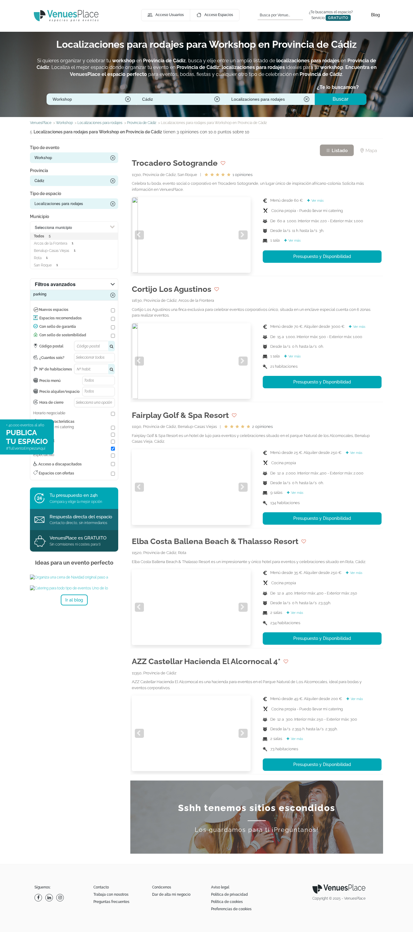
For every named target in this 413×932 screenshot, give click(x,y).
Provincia (39, 170)
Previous (139, 235)
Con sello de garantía (57, 326)
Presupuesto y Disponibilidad (322, 256)
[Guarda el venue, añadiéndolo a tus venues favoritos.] (223, 163)
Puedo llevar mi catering (53, 427)
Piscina (39, 434)
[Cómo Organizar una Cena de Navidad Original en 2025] (74, 577)
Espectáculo (43, 455)
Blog (375, 14)
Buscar (341, 99)
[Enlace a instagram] (60, 897)
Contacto (101, 887)
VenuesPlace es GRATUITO (78, 538)
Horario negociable (49, 413)
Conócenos (161, 887)
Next (243, 235)
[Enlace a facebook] (39, 897)
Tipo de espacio (45, 193)
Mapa (370, 150)
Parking (39, 448)
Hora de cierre (51, 402)
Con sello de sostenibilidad (62, 335)
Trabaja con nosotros (110, 894)
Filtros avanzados (55, 284)
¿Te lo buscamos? (338, 87)
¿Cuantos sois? (51, 358)
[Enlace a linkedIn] (49, 897)
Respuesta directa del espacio (81, 517)
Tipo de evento (44, 147)
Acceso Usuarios (169, 15)
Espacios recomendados (60, 318)
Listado (339, 150)
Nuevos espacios (53, 310)
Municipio (39, 216)
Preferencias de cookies (231, 909)
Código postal (51, 346)
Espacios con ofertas (56, 473)
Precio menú (49, 381)
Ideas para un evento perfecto (74, 562)
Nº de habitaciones (55, 369)
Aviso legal (220, 887)
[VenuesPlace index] (66, 15)
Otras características (56, 421)
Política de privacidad (229, 894)
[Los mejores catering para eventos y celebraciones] (74, 588)
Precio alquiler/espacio (59, 391)
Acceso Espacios (218, 15)
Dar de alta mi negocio (171, 894)
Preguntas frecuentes (111, 902)
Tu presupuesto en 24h (74, 495)
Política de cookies (227, 902)
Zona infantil (43, 441)
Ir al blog (74, 600)
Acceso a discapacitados (59, 464)
